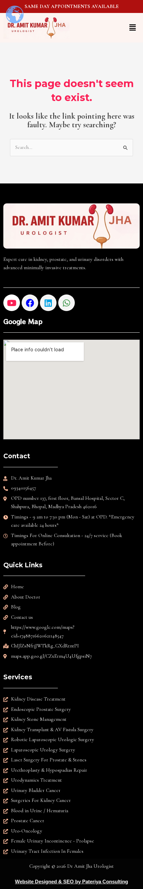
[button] (106, 27)
